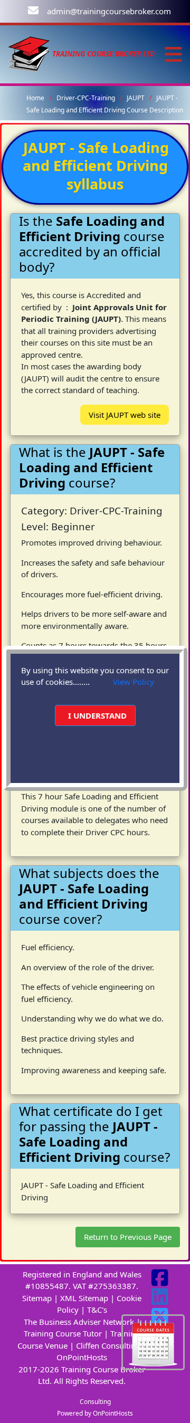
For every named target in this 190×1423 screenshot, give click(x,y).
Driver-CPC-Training (86, 97)
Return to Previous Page (128, 1236)
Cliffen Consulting (108, 1345)
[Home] (29, 54)
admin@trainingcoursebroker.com (109, 11)
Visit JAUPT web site (124, 414)
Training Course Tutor (63, 1333)
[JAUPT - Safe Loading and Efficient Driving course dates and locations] (153, 1341)
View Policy (133, 681)
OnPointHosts (81, 1357)
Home (35, 97)
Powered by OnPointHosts (95, 1413)
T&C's (97, 1309)
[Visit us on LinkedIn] (159, 1300)
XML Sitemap (84, 1298)
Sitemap (37, 1298)
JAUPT (136, 97)
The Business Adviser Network (79, 1321)
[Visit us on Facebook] (159, 1281)
